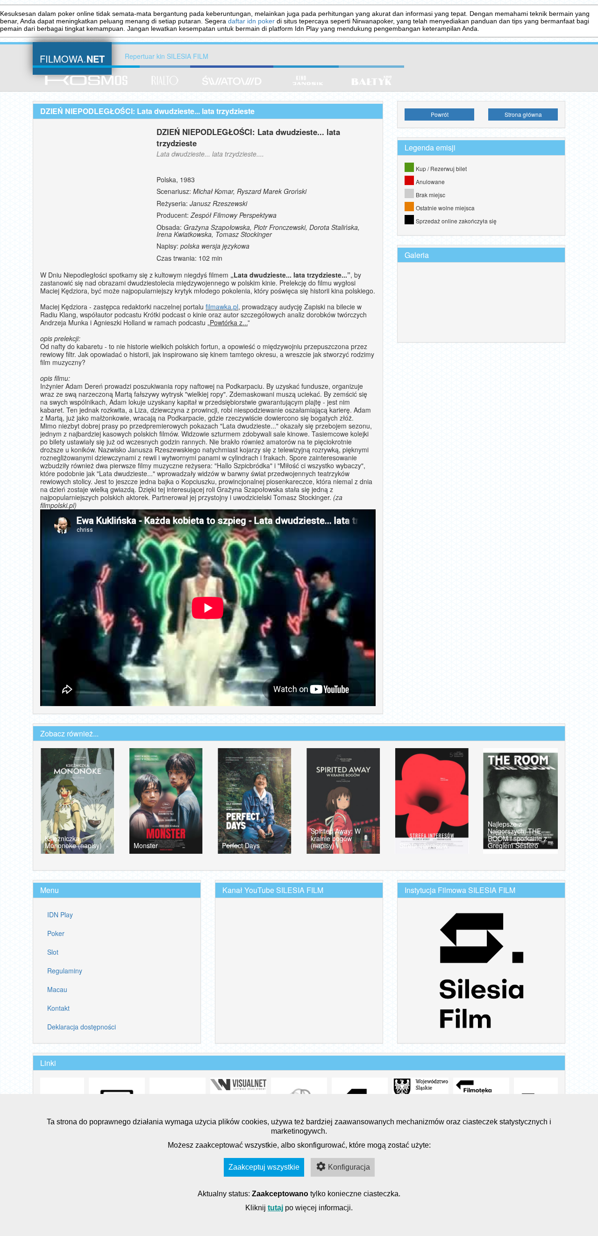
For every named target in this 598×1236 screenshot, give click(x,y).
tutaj (275, 1208)
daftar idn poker (251, 21)
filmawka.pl (222, 306)
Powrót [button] (439, 114)
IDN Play (60, 914)
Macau (57, 989)
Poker (55, 933)
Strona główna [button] (523, 114)
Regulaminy (64, 970)
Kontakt (58, 1008)
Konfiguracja (349, 1167)
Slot (52, 952)
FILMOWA (72, 58)
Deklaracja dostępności (81, 1026)
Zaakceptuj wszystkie (263, 1167)
